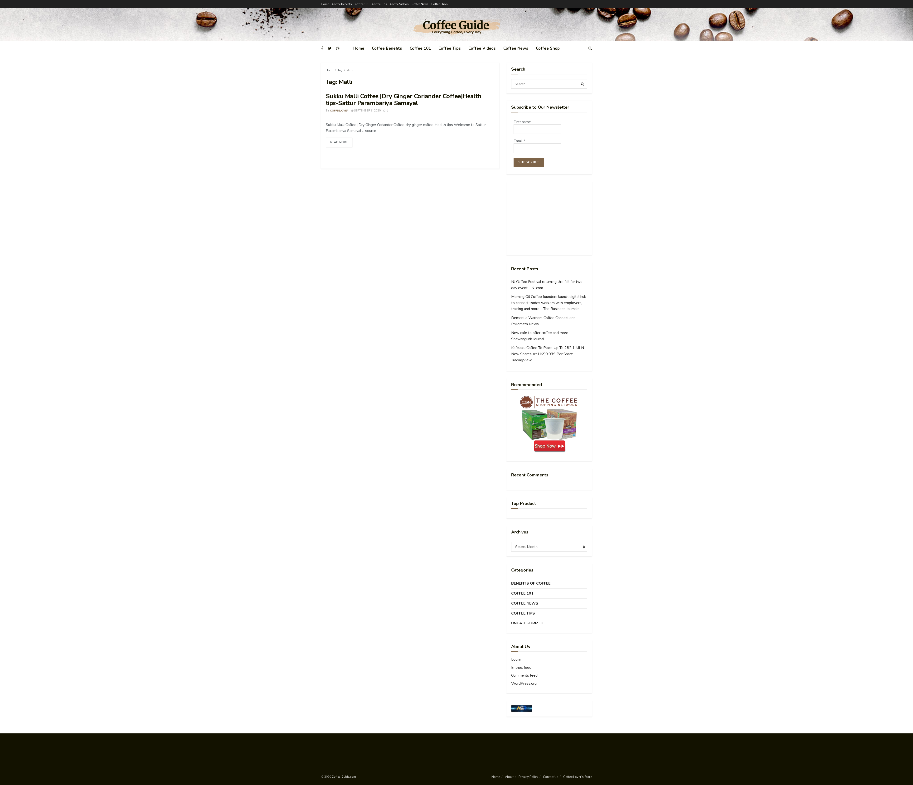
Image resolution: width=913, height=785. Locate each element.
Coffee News (420, 4)
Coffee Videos (399, 4)
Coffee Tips (379, 4)
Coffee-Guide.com (344, 777)
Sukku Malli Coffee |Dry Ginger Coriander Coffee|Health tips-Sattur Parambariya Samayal (403, 99)
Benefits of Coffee (530, 583)
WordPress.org (524, 683)
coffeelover (339, 110)
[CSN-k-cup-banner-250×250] (549, 424)
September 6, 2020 (367, 110)
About (509, 777)
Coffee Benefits (342, 4)
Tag (340, 70)
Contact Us (550, 777)
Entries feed (521, 667)
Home (325, 4)
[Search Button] (582, 84)
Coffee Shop (439, 4)
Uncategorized (527, 623)
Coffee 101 (362, 4)
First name (522, 122)
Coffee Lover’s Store (577, 777)
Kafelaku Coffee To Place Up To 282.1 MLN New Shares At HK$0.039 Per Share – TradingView (547, 354)
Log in (516, 659)
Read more (339, 142)
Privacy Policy (528, 777)
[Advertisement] (549, 218)
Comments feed (524, 675)
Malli (349, 70)
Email (519, 141)
